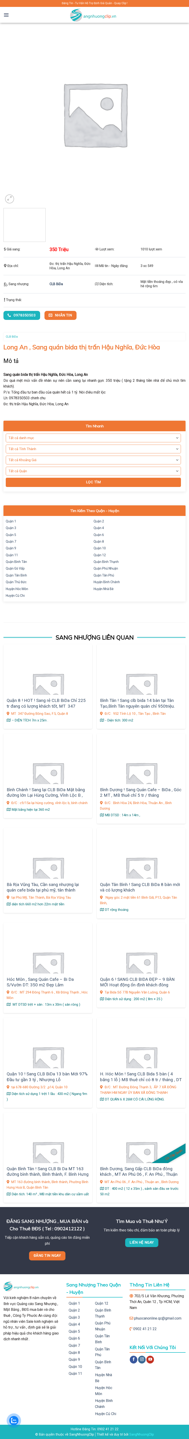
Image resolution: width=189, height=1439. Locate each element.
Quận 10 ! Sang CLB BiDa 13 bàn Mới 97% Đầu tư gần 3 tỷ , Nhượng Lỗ (47, 1076)
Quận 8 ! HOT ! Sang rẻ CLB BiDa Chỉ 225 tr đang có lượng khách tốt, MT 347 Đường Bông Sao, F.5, (46, 706)
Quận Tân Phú (104, 575)
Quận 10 (100, 548)
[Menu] (6, 14)
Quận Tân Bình (16, 575)
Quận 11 (12, 555)
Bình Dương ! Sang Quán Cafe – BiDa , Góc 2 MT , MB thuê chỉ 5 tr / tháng (140, 792)
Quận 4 (99, 528)
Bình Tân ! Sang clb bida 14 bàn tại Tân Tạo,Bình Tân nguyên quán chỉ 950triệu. (137, 703)
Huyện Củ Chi (15, 595)
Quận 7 (11, 541)
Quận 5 (11, 535)
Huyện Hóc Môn (17, 589)
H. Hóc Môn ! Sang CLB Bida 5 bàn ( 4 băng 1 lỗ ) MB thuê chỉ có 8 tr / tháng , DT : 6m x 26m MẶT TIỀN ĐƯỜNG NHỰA (141, 1079)
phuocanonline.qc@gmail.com (157, 1318)
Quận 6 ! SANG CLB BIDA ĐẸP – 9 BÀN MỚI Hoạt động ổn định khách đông (137, 982)
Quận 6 (99, 535)
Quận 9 (11, 548)
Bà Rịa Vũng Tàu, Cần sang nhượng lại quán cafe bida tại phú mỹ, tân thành (43, 887)
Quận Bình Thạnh (106, 562)
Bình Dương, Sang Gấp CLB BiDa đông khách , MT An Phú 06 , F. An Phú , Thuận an (138, 1174)
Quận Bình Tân (16, 562)
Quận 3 (11, 528)
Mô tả (11, 361)
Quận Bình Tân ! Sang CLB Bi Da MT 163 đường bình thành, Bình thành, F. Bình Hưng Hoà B (48, 1174)
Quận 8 (99, 541)
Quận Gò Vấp (15, 568)
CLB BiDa (56, 284)
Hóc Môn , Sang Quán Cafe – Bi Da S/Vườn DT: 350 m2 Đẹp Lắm (40, 982)
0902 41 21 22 (145, 1329)
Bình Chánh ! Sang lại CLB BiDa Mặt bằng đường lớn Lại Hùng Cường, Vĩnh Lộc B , (46, 792)
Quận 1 (11, 521)
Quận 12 (100, 555)
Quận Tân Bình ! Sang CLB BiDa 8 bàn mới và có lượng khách (140, 887)
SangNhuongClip (141, 1434)
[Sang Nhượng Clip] (94, 15)
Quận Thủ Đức (16, 582)
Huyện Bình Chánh (107, 582)
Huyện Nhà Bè (104, 589)
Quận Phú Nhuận (106, 568)
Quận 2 (99, 521)
